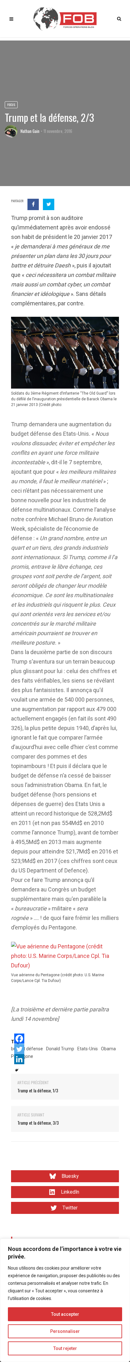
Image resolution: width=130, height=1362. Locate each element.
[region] (65, 1300)
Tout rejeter (65, 1348)
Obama (108, 1048)
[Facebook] (19, 1039)
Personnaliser (65, 1331)
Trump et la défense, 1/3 (37, 1090)
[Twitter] (19, 1049)
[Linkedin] (19, 1059)
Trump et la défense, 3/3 (38, 1122)
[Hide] (16, 1070)
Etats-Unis (87, 1048)
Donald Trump (60, 1048)
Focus (11, 104)
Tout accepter (65, 1314)
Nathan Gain (30, 131)
